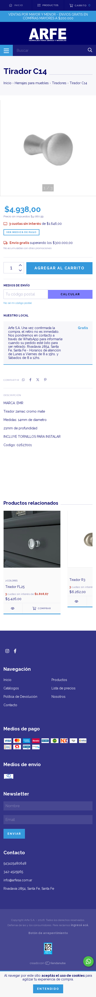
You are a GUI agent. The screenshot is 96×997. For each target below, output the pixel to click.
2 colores (11, 580)
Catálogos (11, 688)
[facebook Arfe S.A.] (15, 651)
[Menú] (6, 50)
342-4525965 (13, 872)
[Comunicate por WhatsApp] (88, 961)
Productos (59, 680)
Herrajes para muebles (32, 83)
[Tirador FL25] (13, 608)
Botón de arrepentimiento (48, 933)
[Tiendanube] (48, 964)
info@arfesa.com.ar (17, 880)
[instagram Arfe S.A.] (7, 651)
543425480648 (14, 863)
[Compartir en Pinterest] (45, 379)
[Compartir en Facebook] (30, 379)
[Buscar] (90, 50)
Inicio (7, 83)
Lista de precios (63, 688)
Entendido (48, 988)
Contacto (10, 705)
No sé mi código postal (17, 303)
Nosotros (58, 696)
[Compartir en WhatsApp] (23, 379)
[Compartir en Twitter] (37, 379)
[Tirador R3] (77, 601)
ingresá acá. (80, 925)
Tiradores (59, 83)
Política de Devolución (20, 696)
